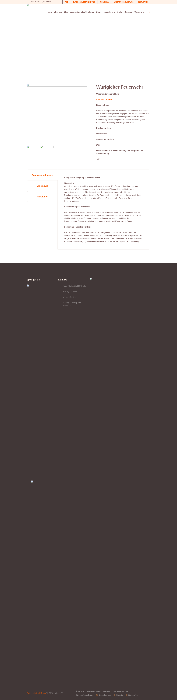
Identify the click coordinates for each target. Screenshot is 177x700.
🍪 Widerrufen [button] (131, 695)
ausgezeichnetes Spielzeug (99, 691)
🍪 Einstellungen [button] (103, 695)
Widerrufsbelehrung (84, 695)
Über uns (80, 691)
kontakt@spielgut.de (71, 297)
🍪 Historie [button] (118, 695)
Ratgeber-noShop (120, 691)
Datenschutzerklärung (36, 693)
